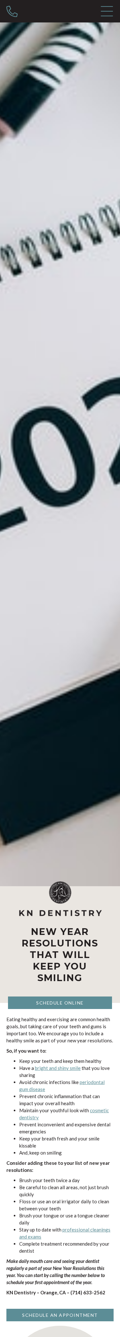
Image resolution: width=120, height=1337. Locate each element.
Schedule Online (60, 1002)
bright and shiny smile (58, 1068)
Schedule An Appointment (60, 1315)
